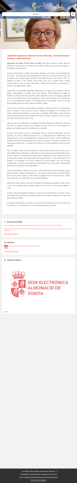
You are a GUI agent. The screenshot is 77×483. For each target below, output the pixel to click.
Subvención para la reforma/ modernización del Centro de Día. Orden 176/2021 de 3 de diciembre (33, 225)
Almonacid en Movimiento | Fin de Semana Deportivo (24, 246)
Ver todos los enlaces (11, 234)
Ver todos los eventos (11, 252)
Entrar (6, 312)
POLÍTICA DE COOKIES (38, 480)
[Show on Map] (73, 14)
